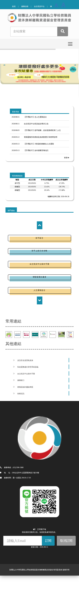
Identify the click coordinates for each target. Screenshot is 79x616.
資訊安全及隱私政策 (25, 360)
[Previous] (39, 225)
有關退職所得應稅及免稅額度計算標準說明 (40, 137)
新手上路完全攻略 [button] (39, 251)
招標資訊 (20, 394)
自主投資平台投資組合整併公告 (36, 124)
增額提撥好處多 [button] (40, 277)
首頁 (14, 6)
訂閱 (48, 540)
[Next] (39, 300)
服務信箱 (24, 6)
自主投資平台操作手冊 (26, 374)
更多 (66, 158)
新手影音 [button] (39, 238)
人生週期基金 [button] (39, 290)
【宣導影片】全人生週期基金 (35, 117)
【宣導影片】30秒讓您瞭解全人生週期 (39, 144)
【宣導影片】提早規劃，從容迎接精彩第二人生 (42, 130)
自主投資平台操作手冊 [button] (39, 264)
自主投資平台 (39, 6)
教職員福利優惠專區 (25, 387)
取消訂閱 (66, 540)
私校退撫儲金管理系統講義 (27, 367)
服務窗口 (20, 380)
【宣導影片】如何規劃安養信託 (36, 150)
